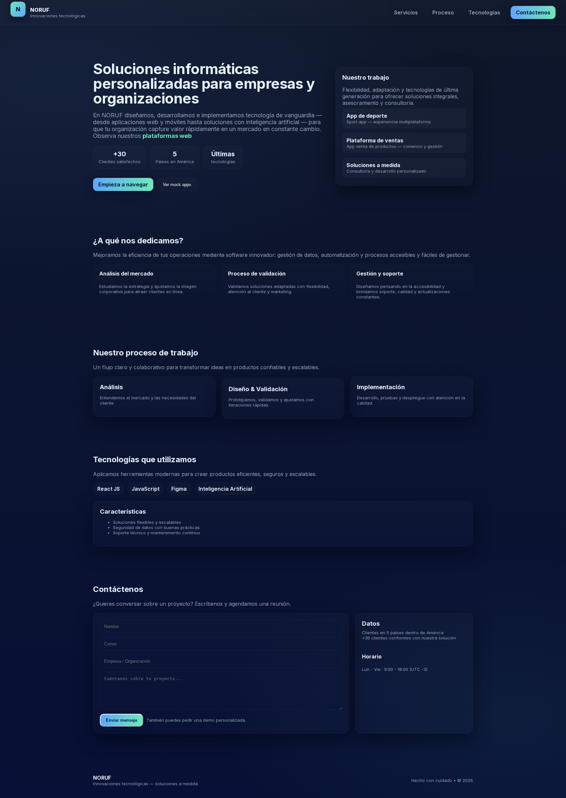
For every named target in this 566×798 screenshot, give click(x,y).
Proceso (443, 12)
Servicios (406, 12)
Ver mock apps (177, 184)
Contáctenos (533, 12)
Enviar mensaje (121, 720)
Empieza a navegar (123, 184)
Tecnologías (484, 12)
